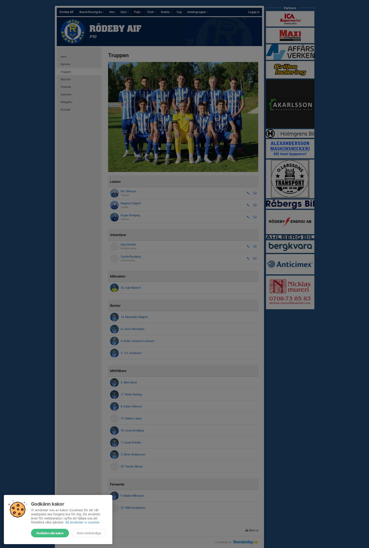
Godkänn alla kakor (50, 533)
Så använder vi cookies (82, 522)
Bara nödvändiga (89, 533)
